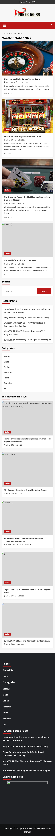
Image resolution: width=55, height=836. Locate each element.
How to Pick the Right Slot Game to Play (22, 136)
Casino (7, 72)
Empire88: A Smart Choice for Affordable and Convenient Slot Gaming (24, 324)
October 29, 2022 (19, 140)
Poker (6, 377)
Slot (5, 388)
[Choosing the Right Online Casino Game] (27, 58)
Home (22, 2)
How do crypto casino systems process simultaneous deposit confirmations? (27, 310)
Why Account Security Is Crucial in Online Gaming (26, 317)
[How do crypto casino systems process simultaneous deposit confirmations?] (27, 418)
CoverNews (39, 828)
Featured (8, 372)
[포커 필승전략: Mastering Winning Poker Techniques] (27, 620)
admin (8, 140)
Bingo (6, 362)
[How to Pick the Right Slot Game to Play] (27, 116)
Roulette (8, 383)
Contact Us (31, 2)
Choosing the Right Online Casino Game (22, 78)
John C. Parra (10, 82)
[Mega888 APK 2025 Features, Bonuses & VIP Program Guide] (27, 569)
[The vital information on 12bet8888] (27, 240)
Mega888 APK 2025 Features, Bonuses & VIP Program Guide (24, 333)
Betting (7, 356)
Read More (7, 93)
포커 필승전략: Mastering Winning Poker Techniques (27, 339)
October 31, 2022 (23, 82)
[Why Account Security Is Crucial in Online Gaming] (27, 469)
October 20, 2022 (19, 203)
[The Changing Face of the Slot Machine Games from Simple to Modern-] (27, 176)
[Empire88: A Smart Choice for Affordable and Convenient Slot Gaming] (27, 518)
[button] (4, 25)
